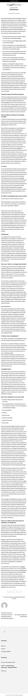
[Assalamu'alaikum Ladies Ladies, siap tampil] (24, 677)
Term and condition (6, 651)
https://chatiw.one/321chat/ (8, 354)
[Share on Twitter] (12, 592)
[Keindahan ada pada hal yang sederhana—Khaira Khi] (4, 685)
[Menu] (2, 4)
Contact (3, 648)
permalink (14, 598)
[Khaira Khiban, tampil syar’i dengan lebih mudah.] (24, 681)
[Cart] (26, 4)
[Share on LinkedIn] (20, 592)
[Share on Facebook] (10, 592)
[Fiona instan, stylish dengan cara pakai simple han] (4, 677)
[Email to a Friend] (15, 592)
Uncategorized (14, 7)
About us (3, 646)
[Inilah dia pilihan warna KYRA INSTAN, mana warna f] (4, 681)
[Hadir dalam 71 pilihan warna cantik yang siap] (11, 677)
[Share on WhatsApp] (7, 592)
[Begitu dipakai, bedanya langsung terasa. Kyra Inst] (11, 681)
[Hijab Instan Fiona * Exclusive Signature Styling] (17, 677)
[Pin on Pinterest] (18, 592)
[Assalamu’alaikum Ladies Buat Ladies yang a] (17, 681)
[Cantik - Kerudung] (14, 5)
